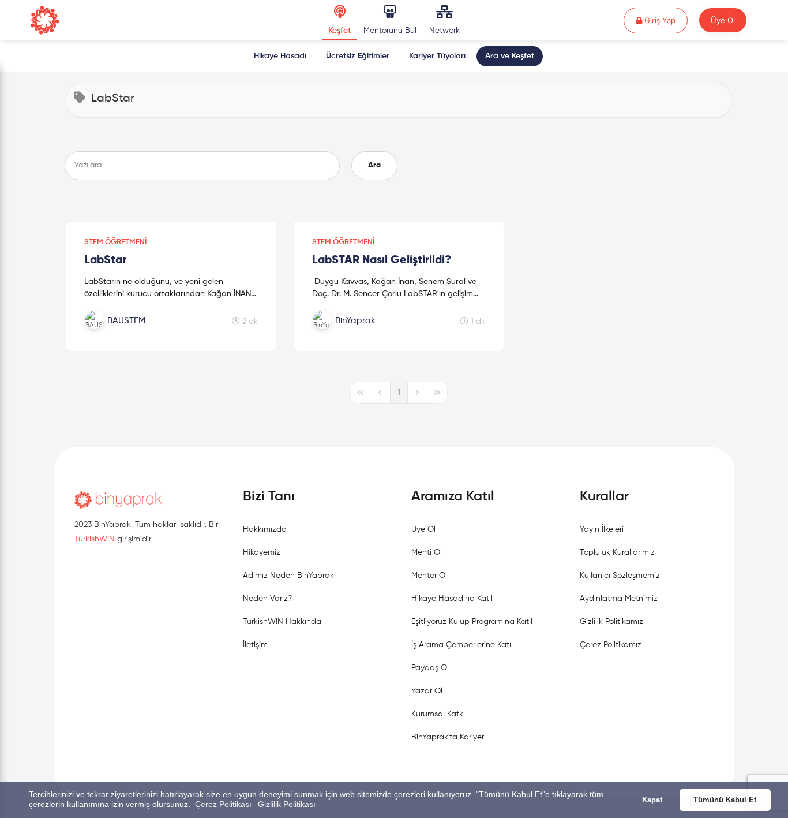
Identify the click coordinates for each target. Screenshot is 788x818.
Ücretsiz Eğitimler (357, 56)
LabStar (105, 260)
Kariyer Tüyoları (437, 56)
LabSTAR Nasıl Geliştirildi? (381, 260)
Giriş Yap (665, 20)
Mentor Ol (429, 576)
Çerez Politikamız (610, 645)
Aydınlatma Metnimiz (619, 599)
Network (444, 31)
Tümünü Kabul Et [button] (724, 800)
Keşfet (339, 31)
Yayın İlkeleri (602, 529)
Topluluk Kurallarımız (617, 552)
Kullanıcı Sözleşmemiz (620, 576)
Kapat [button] (652, 800)
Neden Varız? (267, 599)
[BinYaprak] (372, 333)
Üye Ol (723, 20)
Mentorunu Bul (389, 31)
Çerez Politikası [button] (223, 804)
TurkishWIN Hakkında (282, 622)
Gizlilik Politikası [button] (287, 804)
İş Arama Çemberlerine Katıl (462, 645)
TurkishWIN (94, 539)
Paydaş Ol (430, 668)
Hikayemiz (261, 552)
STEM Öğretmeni (115, 242)
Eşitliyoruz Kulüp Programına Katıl (471, 622)
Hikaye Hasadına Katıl (452, 599)
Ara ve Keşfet (509, 56)
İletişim (255, 645)
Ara (374, 165)
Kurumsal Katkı (438, 714)
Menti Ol (426, 552)
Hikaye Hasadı (280, 56)
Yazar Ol (426, 691)
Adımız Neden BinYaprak (288, 576)
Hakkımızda (265, 529)
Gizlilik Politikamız (611, 622)
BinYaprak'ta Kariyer (447, 737)
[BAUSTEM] (144, 333)
